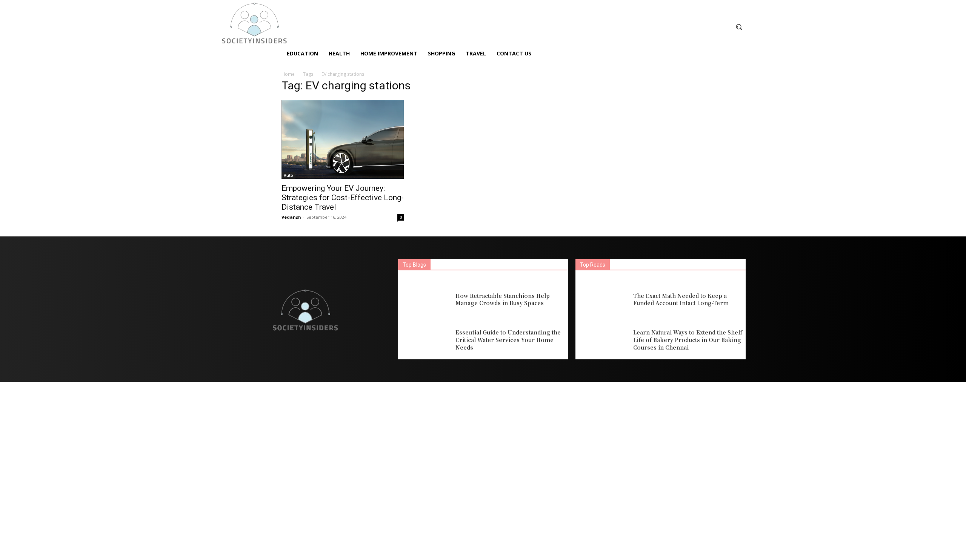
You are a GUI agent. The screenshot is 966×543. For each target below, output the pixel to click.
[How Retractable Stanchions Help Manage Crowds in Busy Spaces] (425, 299)
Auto (288, 175)
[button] (739, 27)
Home (288, 74)
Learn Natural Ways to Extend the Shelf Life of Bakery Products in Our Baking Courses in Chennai (687, 339)
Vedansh (291, 217)
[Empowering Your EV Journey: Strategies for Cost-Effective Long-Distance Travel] (342, 139)
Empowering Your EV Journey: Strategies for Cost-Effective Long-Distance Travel (342, 198)
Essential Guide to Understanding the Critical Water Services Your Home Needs (508, 339)
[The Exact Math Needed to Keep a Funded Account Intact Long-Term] (602, 299)
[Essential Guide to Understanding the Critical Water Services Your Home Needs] (425, 340)
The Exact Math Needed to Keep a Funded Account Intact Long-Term (681, 299)
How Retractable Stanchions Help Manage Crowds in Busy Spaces (502, 299)
